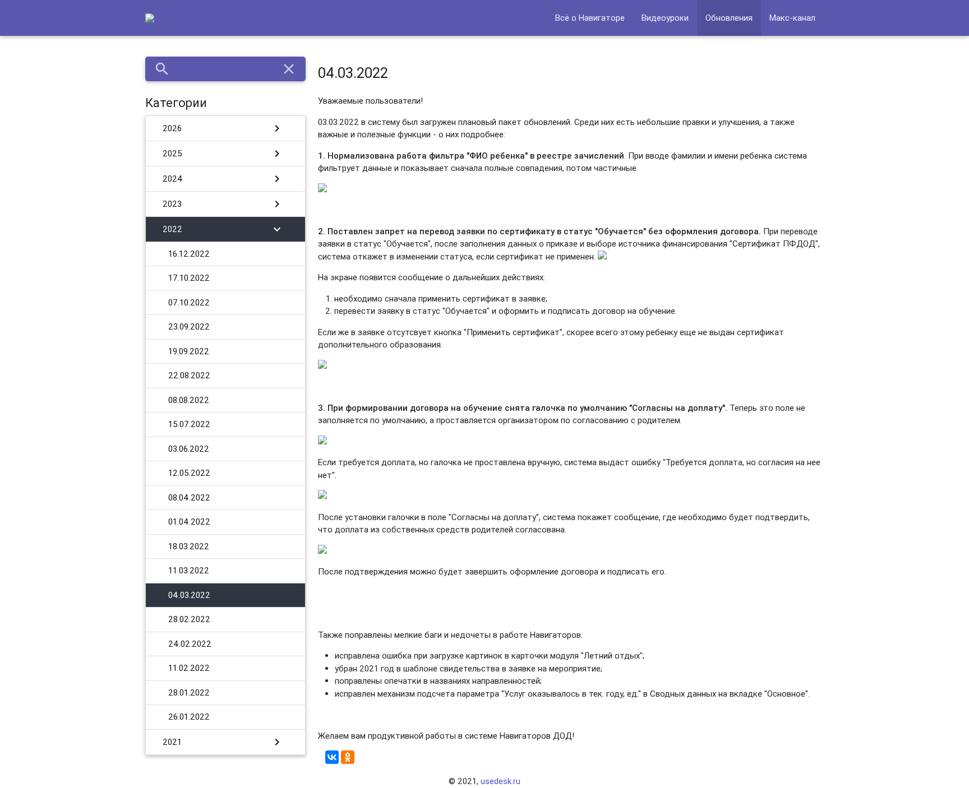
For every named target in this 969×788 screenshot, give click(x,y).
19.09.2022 (188, 351)
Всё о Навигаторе (590, 17)
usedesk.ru (500, 781)
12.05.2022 (189, 472)
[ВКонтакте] (332, 757)
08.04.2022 (189, 497)
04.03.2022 (189, 595)
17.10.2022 (189, 277)
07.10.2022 (189, 302)
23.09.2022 (189, 326)
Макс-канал (792, 17)
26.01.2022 (189, 716)
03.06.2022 (188, 448)
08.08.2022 (188, 400)
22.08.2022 (189, 375)
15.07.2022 (189, 424)
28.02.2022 (189, 619)
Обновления (729, 17)
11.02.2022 (189, 667)
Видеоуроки (665, 17)
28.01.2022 (189, 692)
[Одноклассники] (347, 757)
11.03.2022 (188, 570)
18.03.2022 (188, 546)
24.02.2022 (189, 643)
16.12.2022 (189, 253)
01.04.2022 (189, 521)
